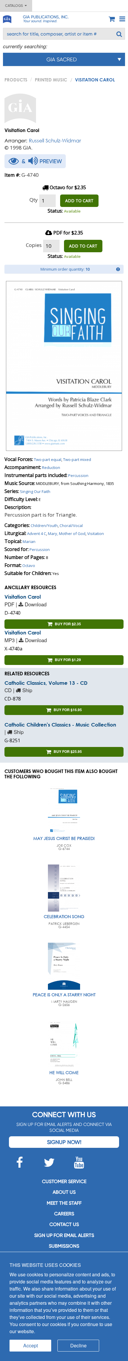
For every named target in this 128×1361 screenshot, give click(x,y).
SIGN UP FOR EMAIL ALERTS (64, 1235)
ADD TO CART (79, 200)
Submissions (64, 1246)
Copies (34, 245)
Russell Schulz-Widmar (55, 140)
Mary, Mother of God (66, 533)
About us (64, 1192)
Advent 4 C (36, 533)
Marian (29, 541)
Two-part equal (47, 459)
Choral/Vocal (71, 525)
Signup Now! (64, 1142)
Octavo (28, 565)
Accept (30, 1345)
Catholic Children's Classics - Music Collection (60, 724)
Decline (78, 1345)
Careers (64, 1214)
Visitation (95, 533)
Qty (33, 199)
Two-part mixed (77, 459)
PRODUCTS (15, 79)
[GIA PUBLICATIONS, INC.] (7, 18)
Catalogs (15, 6)
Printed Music (51, 79)
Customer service (64, 1181)
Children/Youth (44, 525)
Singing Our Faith (35, 491)
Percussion (78, 475)
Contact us (64, 1224)
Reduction (51, 467)
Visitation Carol (22, 597)
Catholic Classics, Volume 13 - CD (46, 683)
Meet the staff (64, 1203)
